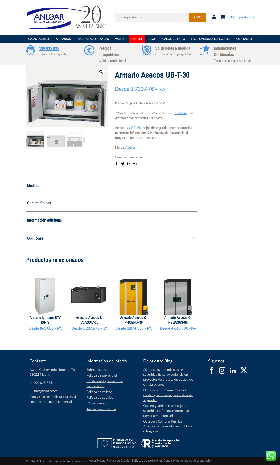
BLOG (152, 39)
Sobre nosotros (97, 369)
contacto (180, 113)
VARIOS (120, 39)
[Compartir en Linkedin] (129, 164)
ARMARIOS (63, 39)
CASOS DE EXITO (173, 39)
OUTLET (136, 39)
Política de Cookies (119, 461)
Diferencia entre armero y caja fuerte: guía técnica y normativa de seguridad (168, 395)
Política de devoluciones (147, 461)
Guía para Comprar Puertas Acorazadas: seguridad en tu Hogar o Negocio (168, 426)
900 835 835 (49, 48)
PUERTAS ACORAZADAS (93, 39)
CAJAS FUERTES (39, 39)
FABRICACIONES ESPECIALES (210, 39)
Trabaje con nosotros (101, 409)
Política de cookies (100, 397)
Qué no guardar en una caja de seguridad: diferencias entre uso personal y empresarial (166, 410)
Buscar (197, 17)
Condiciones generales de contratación (188, 461)
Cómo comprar (97, 403)
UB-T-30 (135, 127)
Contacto (244, 39)
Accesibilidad (97, 461)
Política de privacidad (102, 375)
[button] (101, 72)
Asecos (130, 147)
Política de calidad (99, 391)
